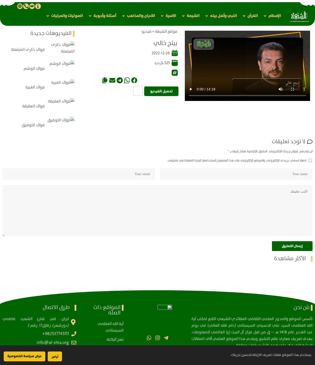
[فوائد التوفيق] (61, 125)
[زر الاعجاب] (138, 91)
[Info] (38, 6)
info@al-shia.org (53, 342)
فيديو (147, 31)
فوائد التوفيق (33, 125)
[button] (272, 15)
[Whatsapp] (149, 337)
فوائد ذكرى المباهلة (28, 50)
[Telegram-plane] (166, 337)
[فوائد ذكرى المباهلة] (61, 50)
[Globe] (20, 6)
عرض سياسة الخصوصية (24, 356)
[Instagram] (157, 337)
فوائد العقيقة (33, 106)
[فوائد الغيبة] (61, 87)
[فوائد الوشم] (61, 68)
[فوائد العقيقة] (61, 106)
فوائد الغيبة (35, 87)
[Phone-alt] (26, 6)
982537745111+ (55, 333)
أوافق (54, 356)
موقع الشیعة (166, 31)
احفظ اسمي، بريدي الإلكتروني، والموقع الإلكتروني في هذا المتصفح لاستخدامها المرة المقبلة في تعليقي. (236, 160)
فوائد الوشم (34, 69)
